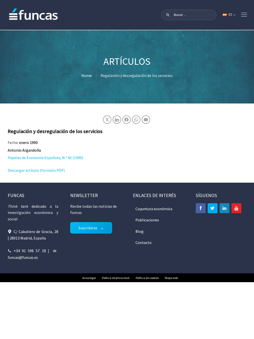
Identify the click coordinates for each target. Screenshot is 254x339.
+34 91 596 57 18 (30, 250)
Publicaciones (147, 219)
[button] (168, 15)
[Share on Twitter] (107, 119)
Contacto (143, 242)
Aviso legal (89, 278)
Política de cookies (147, 278)
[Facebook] (201, 208)
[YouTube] (236, 208)
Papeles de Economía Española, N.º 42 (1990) (45, 157)
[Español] (229, 15)
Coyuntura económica (153, 208)
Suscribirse (87, 227)
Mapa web (171, 278)
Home (86, 75)
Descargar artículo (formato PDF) (36, 170)
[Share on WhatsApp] (136, 119)
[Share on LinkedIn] (117, 119)
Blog (139, 231)
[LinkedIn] (224, 208)
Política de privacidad (115, 278)
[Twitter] (213, 208)
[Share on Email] (146, 119)
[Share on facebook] (126, 119)
